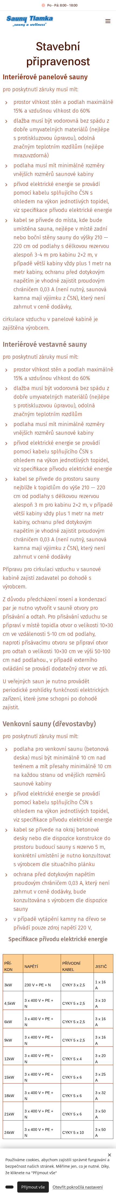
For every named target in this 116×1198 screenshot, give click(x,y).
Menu (108, 20)
